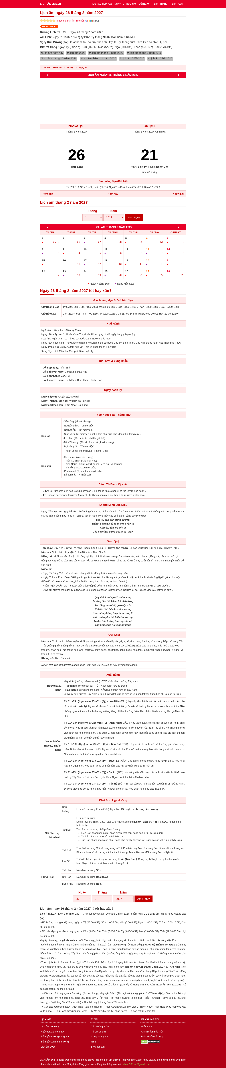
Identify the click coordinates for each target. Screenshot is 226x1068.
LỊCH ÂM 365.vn (50, 3)
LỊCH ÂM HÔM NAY (102, 4)
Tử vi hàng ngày (100, 1026)
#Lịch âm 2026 (76, 52)
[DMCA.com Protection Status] (150, 1041)
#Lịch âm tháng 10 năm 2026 (59, 58)
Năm (113, 211)
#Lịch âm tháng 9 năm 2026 (144, 52)
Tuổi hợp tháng (50, 376)
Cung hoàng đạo (100, 1036)
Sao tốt (45, 436)
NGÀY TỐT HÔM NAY (125, 4)
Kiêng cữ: (47, 556)
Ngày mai (178, 193)
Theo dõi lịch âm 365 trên (71, 20)
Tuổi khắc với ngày (52, 372)
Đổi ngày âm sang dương (55, 1041)
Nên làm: (46, 552)
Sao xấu (46, 466)
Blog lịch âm (98, 1046)
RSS (93, 1041)
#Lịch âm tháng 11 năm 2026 (98, 58)
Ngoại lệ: (46, 569)
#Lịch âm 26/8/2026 (132, 58)
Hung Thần (47, 877)
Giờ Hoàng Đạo (50, 307)
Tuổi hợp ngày (49, 367)
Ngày (82, 892)
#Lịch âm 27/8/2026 (160, 58)
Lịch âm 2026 (48, 1046)
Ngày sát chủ (49, 396)
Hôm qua (47, 193)
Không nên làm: (50, 658)
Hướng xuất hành (54, 687)
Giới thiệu (146, 1026)
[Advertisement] (132, 101)
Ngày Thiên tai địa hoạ (54, 401)
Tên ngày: (47, 548)
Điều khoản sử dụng (152, 1036)
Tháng (92, 211)
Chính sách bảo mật (152, 1031)
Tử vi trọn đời (98, 1031)
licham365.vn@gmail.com (136, 1064)
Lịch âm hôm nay (50, 1026)
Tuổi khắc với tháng (52, 380)
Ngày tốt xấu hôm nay (52, 1031)
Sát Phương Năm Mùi (52, 835)
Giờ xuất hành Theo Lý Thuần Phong (52, 745)
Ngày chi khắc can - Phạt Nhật (58, 405)
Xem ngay (134, 217)
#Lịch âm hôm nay (52, 52)
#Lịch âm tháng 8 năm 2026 (106, 52)
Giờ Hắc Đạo (48, 313)
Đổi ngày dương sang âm (55, 1036)
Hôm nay (113, 193)
